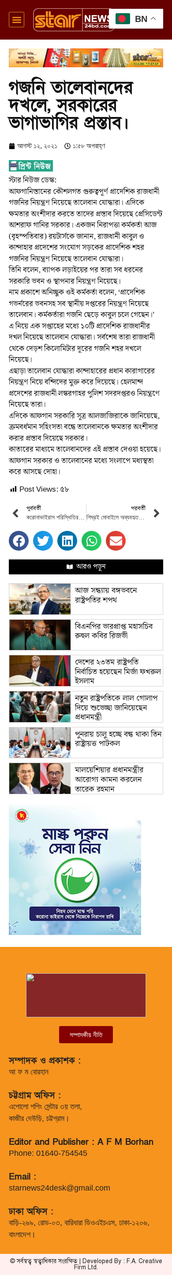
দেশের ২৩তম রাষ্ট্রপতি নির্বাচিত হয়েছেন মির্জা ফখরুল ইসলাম (118, 671)
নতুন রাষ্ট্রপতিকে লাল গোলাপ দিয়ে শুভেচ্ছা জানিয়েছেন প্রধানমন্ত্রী (116, 707)
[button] (16, 19)
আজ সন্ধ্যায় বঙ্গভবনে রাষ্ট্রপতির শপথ (106, 595)
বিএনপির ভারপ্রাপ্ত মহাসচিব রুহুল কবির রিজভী (114, 631)
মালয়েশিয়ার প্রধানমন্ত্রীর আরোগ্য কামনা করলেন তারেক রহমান (109, 779)
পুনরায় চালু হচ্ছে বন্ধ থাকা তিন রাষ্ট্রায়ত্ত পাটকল (118, 739)
